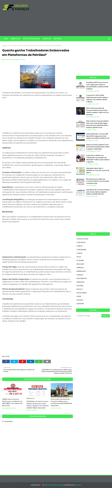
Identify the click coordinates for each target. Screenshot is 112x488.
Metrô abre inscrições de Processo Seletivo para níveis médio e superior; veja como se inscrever (97, 111)
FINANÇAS (80, 275)
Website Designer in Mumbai (54, 485)
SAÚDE (79, 296)
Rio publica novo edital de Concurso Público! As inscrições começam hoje (97, 181)
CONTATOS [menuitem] (47, 39)
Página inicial (6, 45)
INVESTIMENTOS (82, 278)
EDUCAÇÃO (80, 264)
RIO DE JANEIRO (82, 293)
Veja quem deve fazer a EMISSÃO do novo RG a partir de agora (97, 170)
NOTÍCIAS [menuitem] (57, 39)
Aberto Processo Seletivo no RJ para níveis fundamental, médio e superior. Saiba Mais (97, 147)
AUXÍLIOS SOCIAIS (82, 239)
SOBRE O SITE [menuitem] (15, 39)
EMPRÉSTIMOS (81, 271)
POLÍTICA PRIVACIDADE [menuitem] (31, 39)
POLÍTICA (80, 289)
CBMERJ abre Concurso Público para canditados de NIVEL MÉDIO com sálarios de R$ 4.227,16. (12, 402)
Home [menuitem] (6, 39)
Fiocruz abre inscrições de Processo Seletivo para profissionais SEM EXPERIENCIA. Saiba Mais (61, 402)
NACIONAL (80, 286)
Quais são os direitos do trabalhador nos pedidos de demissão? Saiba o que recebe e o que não (98, 158)
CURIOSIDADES (81, 250)
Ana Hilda (7, 59)
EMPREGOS (80, 268)
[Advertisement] (72, 18)
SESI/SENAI (80, 304)
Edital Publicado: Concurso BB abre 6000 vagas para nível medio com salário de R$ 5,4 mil (97, 136)
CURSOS (79, 253)
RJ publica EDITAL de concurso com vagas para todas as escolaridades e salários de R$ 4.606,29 (97, 85)
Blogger (78, 485)
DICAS (79, 257)
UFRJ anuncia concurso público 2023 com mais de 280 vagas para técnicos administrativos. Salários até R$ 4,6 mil (97, 124)
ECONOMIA (80, 260)
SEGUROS (80, 300)
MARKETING (80, 282)
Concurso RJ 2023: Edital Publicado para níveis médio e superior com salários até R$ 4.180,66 (97, 98)
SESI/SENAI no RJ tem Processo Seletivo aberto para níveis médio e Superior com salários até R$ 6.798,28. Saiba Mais (37, 404)
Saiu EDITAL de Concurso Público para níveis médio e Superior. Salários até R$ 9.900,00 (98, 192)
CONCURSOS (81, 242)
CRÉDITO (79, 246)
